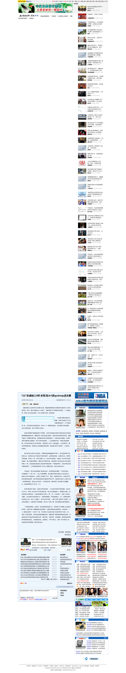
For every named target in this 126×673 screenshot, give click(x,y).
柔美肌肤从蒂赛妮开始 (82, 446)
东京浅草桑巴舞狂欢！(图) (83, 575)
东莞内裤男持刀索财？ (86, 471)
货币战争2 (102, 538)
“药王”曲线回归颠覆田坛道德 (99, 630)
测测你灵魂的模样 (25, 546)
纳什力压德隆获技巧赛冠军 (94, 510)
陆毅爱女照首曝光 (102, 556)
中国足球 (54, 16)
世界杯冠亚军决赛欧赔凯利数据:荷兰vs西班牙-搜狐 (35, 564)
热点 (79, 469)
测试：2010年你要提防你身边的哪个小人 (44, 539)
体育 (56, 1)
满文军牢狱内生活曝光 (100, 584)
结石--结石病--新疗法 (82, 445)
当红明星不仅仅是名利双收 (98, 644)
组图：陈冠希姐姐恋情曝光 (83, 568)
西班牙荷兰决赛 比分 (66, 577)
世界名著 (91, 538)
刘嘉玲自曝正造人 (91, 558)
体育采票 (62, 561)
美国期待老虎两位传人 (96, 421)
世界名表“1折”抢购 (81, 443)
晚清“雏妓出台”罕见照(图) (99, 573)
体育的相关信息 (64, 579)
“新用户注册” (39, 599)
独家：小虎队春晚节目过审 (99, 564)
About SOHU (75, 666)
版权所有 (79, 668)
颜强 (89, 410)
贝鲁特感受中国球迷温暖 (96, 412)
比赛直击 (31, 18)
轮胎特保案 (102, 431)
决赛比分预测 (64, 570)
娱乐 (61, 1)
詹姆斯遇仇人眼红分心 (97, 622)
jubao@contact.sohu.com (69, 670)
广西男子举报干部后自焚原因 (98, 458)
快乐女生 (92, 433)
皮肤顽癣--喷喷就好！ (98, 443)
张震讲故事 (99, 536)
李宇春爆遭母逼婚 (81, 556)
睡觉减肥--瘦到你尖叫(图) (83, 524)
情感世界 (89, 646)
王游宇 (89, 421)
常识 (79, 462)
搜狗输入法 (34, 666)
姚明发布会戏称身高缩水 (96, 414)
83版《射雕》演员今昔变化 (83, 577)
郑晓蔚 (89, 419)
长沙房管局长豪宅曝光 (86, 465)
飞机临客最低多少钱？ (86, 462)
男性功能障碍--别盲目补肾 (99, 526)
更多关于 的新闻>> (49, 579)
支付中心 (40, 666)
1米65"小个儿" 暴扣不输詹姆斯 (95, 516)
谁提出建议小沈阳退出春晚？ (99, 465)
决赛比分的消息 (64, 572)
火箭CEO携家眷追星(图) (96, 416)
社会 (79, 474)
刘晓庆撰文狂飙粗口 (93, 497)
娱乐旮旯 (89, 644)
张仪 (89, 414)
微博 (88, 1)
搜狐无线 (82, 534)
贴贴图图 (89, 643)
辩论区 (62, 595)
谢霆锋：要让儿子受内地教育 (95, 499)
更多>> (105, 407)
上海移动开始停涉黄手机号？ (99, 467)
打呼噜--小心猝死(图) (82, 441)
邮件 (85, 1)
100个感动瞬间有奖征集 (83, 579)
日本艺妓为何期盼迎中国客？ (99, 471)
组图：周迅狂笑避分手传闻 (83, 564)
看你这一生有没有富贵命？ (40, 545)
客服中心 (56, 666)
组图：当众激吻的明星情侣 (83, 570)
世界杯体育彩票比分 (66, 559)
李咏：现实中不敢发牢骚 (85, 584)
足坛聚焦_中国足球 (63, 16)
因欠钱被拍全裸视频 (81, 418)
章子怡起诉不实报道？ (86, 454)
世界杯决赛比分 (64, 568)
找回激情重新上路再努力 (96, 418)
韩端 (89, 418)
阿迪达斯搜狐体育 (44, 16)
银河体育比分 (64, 557)
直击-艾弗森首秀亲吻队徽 (94, 514)
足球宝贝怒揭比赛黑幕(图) (84, 635)
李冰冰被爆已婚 (91, 552)
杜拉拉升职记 (93, 536)
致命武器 (97, 485)
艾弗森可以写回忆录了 (96, 419)
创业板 (81, 433)
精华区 (62, 593)
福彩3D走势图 (103, 540)
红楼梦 (104, 536)
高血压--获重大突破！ (98, 445)
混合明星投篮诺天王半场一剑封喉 (96, 512)
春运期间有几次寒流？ (86, 460)
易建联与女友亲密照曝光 (94, 503)
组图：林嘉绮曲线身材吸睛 (83, 566)
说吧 (96, 1)
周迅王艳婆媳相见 (91, 556)
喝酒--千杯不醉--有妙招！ (99, 531)
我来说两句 (59, 400)
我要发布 (69, 583)
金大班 (101, 485)
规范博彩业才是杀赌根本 (96, 410)
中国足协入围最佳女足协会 (98, 626)
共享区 (78, 540)
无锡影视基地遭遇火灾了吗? (99, 456)
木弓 (89, 416)
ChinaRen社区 (82, 638)
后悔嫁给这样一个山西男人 (98, 646)
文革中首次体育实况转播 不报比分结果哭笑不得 (34, 577)
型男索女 (89, 648)
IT (67, 1)
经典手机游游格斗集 (95, 540)
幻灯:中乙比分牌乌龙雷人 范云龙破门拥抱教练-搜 (35, 575)
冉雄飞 (89, 425)
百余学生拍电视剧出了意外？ (99, 460)
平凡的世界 (97, 538)
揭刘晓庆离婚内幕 (91, 554)
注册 (24, 599)
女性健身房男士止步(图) (98, 633)
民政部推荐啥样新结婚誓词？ (99, 469)
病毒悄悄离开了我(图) (96, 423)
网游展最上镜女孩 (80, 427)
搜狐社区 (82, 620)
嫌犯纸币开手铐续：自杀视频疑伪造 (96, 491)
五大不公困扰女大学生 (86, 467)
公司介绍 (81, 666)
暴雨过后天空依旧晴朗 (95, 653)
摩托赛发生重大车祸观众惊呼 (100, 575)
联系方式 (62, 666)
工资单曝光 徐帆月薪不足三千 (95, 496)
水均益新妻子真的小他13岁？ (99, 454)
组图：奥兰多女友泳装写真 (99, 568)
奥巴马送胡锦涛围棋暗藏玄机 (99, 628)
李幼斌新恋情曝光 (102, 554)
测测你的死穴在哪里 (66, 546)
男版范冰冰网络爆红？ (86, 469)
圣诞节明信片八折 (81, 558)
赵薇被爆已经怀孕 (81, 554)
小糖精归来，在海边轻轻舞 (98, 648)
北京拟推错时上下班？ (86, 456)
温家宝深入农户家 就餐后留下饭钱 (96, 480)
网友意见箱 (94, 659)
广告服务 (51, 666)
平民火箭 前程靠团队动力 (98, 624)
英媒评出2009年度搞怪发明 (98, 643)
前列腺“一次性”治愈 (97, 446)
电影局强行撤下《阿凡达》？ (99, 474)
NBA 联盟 (89, 622)
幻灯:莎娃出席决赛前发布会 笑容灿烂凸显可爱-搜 (35, 568)
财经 (65, 1)
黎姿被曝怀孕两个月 (81, 596)
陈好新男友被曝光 (102, 558)
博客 (91, 1)
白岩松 (89, 427)
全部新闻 (92, 666)
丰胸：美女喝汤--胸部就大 (99, 529)
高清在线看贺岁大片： (93, 483)
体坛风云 (89, 628)
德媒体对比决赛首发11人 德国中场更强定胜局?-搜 (35, 561)
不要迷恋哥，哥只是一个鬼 (98, 641)
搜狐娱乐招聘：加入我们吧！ (100, 581)
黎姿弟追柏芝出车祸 (102, 596)
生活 (79, 460)
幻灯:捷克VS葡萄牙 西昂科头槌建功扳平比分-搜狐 (35, 570)
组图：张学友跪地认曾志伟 (99, 566)
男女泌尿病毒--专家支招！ (83, 528)
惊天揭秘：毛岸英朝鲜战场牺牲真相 (96, 487)
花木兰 (100, 483)
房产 (73, 1)
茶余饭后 (82, 561)
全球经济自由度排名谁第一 (99, 462)
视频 (82, 1)
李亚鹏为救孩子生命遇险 (94, 494)
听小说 (78, 538)
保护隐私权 (68, 666)
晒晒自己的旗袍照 (85, 653)
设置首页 (29, 666)
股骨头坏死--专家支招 (98, 448)
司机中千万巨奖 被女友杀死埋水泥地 (97, 482)
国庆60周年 (86, 433)
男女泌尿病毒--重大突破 (99, 441)
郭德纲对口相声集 (84, 536)
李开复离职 (96, 431)
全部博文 (97, 666)
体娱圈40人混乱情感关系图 (85, 633)
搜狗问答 (80, 451)
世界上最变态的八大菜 (54, 545)
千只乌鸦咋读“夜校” (85, 458)
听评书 (78, 536)
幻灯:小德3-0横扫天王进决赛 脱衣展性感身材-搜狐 (35, 557)
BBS (94, 1)
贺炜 (89, 412)
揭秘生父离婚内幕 (102, 552)
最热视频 (82, 477)
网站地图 (86, 666)
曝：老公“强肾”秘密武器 (83, 531)
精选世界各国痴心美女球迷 (98, 635)
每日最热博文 (84, 431)
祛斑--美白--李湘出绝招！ (99, 528)
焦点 (79, 456)
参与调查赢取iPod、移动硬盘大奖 (96, 501)
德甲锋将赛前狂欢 (80, 630)
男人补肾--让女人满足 (98, 439)
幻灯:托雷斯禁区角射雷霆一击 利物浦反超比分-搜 (35, 566)
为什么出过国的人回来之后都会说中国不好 (91, 651)
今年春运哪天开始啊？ (86, 474)
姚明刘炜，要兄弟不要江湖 (98, 427)
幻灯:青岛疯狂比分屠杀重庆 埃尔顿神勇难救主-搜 (35, 572)
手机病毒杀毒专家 (84, 540)
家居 (76, 1)
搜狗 (102, 1)
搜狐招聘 (46, 666)
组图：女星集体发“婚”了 (99, 571)
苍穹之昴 (80, 488)
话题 (79, 467)
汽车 (70, 1)
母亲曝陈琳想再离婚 (81, 506)
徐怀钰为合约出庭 (91, 596)
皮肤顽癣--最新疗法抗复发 (99, 524)
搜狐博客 (82, 408)
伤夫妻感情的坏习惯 (82, 526)
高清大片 (95, 477)
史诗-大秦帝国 (91, 485)
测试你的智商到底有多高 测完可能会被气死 (44, 542)
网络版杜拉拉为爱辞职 (98, 577)
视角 (79, 458)
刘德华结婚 (97, 433)
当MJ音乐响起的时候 (100, 586)
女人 (79, 1)
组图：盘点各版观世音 (98, 570)
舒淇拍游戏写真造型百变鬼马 (100, 582)
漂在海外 (78, 651)
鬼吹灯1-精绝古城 (84, 538)
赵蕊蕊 (89, 423)
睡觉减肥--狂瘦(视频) (82, 439)
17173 (106, 1)
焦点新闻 (89, 641)
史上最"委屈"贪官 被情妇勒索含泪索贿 (97, 489)
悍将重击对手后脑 (80, 516)
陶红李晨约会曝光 (80, 497)
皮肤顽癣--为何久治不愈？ (83, 529)
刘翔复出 (91, 431)
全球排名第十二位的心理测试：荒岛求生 (43, 548)
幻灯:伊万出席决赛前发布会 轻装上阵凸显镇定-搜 (35, 559)
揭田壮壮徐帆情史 (80, 552)
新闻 (53, 1)
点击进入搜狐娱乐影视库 (83, 581)
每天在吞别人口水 (80, 648)
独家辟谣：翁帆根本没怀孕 (99, 579)
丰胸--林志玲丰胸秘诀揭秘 (83, 522)
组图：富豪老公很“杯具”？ (83, 571)
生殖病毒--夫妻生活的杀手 (99, 522)
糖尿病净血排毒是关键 (82, 448)
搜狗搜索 (25, 550)
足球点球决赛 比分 (65, 575)
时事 (79, 471)
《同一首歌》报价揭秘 (84, 586)
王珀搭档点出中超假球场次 (98, 425)
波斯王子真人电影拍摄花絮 (83, 582)
